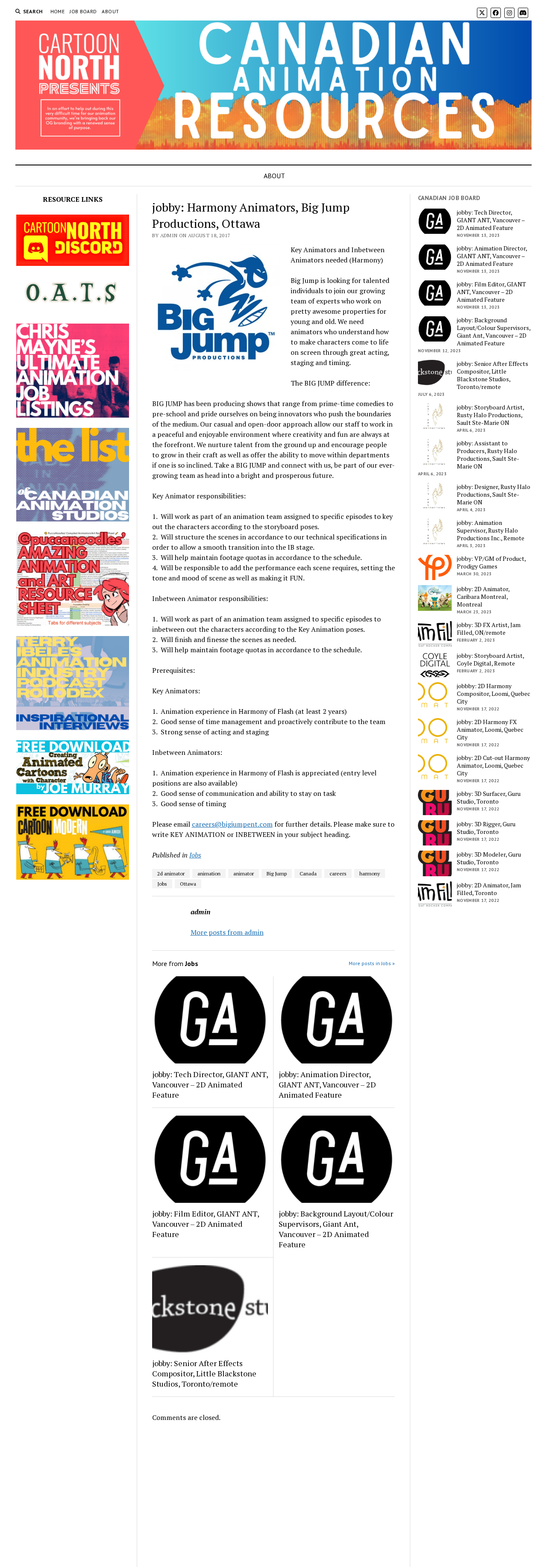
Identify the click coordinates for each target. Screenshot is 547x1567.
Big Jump (277, 873)
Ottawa (188, 884)
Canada (308, 873)
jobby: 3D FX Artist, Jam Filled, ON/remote (489, 628)
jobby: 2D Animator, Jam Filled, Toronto (489, 889)
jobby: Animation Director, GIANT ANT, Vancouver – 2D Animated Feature (327, 1084)
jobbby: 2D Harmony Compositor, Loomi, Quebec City (493, 693)
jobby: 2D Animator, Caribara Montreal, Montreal (483, 596)
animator (243, 873)
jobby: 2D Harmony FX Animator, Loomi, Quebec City (490, 729)
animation (209, 873)
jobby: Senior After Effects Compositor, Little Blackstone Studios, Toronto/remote (204, 1373)
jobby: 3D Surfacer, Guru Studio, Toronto (489, 797)
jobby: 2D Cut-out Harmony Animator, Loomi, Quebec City (493, 765)
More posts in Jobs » (372, 963)
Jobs (195, 855)
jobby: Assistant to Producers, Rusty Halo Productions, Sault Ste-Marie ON (488, 454)
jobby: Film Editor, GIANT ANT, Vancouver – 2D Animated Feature (205, 1223)
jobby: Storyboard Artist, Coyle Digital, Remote (490, 659)
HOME (57, 11)
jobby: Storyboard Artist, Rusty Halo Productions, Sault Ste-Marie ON (490, 415)
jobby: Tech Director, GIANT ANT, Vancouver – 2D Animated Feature (210, 1084)
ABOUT (110, 11)
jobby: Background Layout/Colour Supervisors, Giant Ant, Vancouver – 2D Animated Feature (336, 1228)
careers (338, 873)
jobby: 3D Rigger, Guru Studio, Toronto (486, 828)
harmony (369, 873)
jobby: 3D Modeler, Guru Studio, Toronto (489, 858)
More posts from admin (227, 932)
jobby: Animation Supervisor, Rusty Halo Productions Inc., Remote (490, 530)
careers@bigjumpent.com (232, 824)
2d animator (171, 873)
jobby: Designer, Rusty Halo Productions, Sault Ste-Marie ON (493, 494)
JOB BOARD (83, 11)
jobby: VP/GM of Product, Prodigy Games (491, 562)
